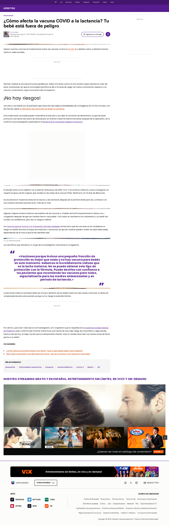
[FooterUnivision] (19, 483)
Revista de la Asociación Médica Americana (62, 122)
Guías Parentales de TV (148, 504)
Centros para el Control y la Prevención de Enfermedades (33, 226)
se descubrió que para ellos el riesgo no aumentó (42, 109)
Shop (112, 2)
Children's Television (128, 513)
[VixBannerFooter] (84, 471)
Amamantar (9, 16)
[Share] (108, 34)
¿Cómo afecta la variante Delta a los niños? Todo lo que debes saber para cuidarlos (44, 350)
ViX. (98, 367)
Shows (77, 2)
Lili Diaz (15, 32)
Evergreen (49, 367)
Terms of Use (131, 499)
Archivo (103, 504)
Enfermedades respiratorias (30, 367)
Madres (90, 367)
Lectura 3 (80, 367)
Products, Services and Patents (113, 508)
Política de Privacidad (91, 499)
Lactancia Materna (64, 367)
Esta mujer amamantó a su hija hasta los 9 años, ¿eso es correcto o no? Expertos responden (48, 354)
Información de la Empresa (147, 499)
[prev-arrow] (2, 437)
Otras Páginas (43, 483)
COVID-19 (72, 49)
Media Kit (130, 504)
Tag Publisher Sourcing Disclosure (88, 508)
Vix (61, 2)
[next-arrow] (165, 437)
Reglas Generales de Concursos (90, 513)
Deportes (96, 2)
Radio (105, 2)
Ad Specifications (119, 504)
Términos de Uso (118, 499)
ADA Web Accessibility (90, 504)
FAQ (137, 504)
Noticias (69, 2)
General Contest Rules (111, 513)
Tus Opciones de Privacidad (147, 513)
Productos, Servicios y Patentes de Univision (141, 508)
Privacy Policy (105, 499)
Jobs (109, 504)
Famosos (86, 2)
